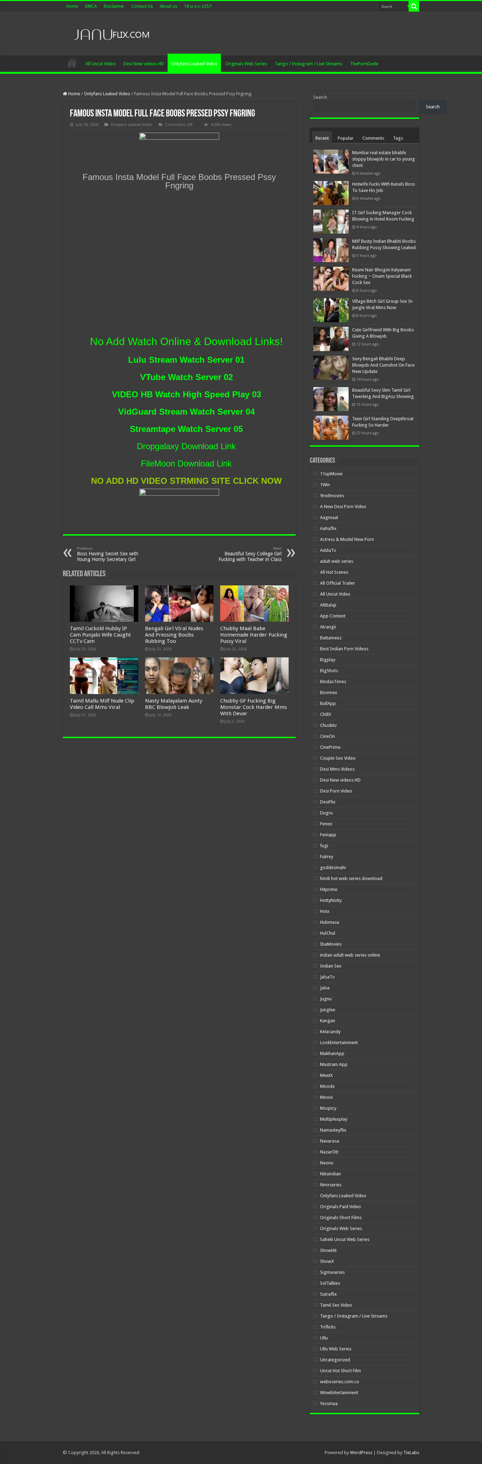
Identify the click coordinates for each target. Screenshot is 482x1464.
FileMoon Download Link (186, 463)
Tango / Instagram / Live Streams (308, 63)
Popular (346, 138)
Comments (373, 138)
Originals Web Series (246, 63)
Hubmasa (329, 922)
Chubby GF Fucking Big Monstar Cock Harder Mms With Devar (253, 707)
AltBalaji (328, 605)
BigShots (329, 670)
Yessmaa (329, 1403)
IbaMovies (331, 944)
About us (168, 6)
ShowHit (328, 1250)
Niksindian (330, 1173)
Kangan (327, 1020)
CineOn (327, 736)
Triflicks (328, 1327)
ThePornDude (364, 63)
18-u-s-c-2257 (197, 6)
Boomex (328, 692)
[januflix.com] (110, 32)
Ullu (324, 1338)
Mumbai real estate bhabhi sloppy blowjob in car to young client (383, 159)
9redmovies (332, 495)
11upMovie (331, 473)
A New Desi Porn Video (343, 506)
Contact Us (142, 6)
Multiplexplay (333, 1119)
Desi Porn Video (336, 791)
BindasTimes (333, 681)
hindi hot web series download (351, 878)
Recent (322, 138)
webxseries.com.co (339, 1381)
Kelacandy (330, 1031)
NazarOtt (329, 1152)
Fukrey (326, 856)
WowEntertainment (339, 1392)
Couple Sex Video (338, 758)
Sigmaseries (332, 1272)
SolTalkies (330, 1283)
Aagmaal (329, 517)
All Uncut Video (100, 63)
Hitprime (328, 889)
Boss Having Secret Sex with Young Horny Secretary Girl (107, 554)
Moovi (326, 1097)
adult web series (336, 561)
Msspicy (328, 1108)
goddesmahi (333, 867)
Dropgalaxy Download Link (186, 446)
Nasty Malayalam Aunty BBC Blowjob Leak (173, 704)
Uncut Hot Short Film (340, 1370)
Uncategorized (335, 1359)
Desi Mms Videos (337, 769)
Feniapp (328, 834)
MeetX (326, 1075)
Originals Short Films (341, 1217)
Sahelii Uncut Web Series (344, 1239)
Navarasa (329, 1141)
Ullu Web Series (335, 1348)
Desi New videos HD (143, 63)
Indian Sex (331, 966)
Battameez (331, 637)
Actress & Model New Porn (347, 539)
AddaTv (328, 550)
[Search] (414, 6)
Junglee (327, 1009)
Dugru (326, 812)
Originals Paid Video (340, 1206)
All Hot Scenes (334, 572)
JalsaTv (327, 977)
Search (320, 97)
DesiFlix (328, 802)
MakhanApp (332, 1053)
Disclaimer (114, 6)
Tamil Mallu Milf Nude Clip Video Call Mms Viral (102, 704)
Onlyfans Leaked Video (194, 63)
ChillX (325, 714)
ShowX (327, 1261)
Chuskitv (328, 725)
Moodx (327, 1086)
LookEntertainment (339, 1042)
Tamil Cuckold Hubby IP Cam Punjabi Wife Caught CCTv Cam (100, 634)
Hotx (325, 911)
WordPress (361, 1452)
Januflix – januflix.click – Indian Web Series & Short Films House (72, 62)
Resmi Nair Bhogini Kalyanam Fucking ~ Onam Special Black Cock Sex (382, 276)
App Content (332, 616)
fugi (324, 845)
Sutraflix (328, 1294)
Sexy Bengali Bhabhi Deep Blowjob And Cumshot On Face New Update (383, 365)
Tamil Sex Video (336, 1305)
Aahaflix (328, 528)
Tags (398, 138)
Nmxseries (331, 1184)
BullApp (328, 703)
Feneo (326, 823)
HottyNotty (331, 900)
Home (72, 6)
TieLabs (411, 1452)
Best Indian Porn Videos (344, 648)
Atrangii (328, 626)
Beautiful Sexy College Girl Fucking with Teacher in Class (250, 554)
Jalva (325, 987)
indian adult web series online (350, 955)
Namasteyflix (333, 1130)
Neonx (326, 1162)
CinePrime (330, 747)
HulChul (327, 933)
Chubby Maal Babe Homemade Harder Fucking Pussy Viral (253, 634)
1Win (325, 484)
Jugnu (326, 998)
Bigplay (327, 659)
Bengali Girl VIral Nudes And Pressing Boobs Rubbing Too (174, 634)
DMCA (91, 6)
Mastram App (334, 1064)
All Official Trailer (337, 583)
